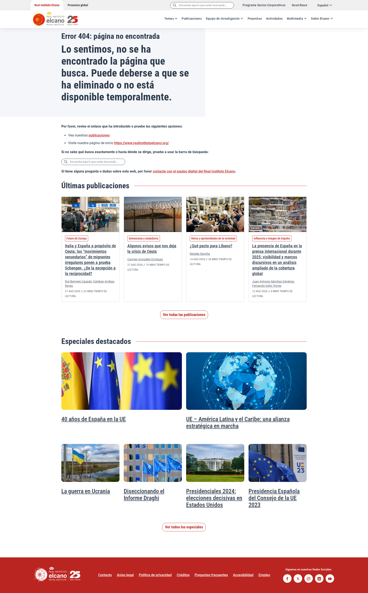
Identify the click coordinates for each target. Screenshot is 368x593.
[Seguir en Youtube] (330, 579)
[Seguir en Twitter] (298, 579)
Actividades (274, 18)
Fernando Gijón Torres (266, 285)
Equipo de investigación (223, 18)
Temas (169, 18)
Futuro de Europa (76, 238)
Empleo (264, 575)
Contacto (105, 575)
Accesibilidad (243, 575)
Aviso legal (125, 575)
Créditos (183, 575)
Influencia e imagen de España (272, 238)
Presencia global (78, 5)
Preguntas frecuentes (211, 575)
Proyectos (255, 18)
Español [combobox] (323, 5)
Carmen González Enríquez (145, 259)
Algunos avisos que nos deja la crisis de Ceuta (151, 248)
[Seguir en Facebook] (287, 579)
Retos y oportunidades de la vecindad (213, 238)
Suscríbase (299, 5)
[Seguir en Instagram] (308, 579)
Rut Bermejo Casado (78, 281)
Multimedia (295, 18)
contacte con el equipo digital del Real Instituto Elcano (194, 171)
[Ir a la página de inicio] (59, 17)
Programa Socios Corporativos (264, 5)
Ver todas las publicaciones (184, 314)
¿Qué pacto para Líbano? (211, 245)
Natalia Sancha (200, 253)
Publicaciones (192, 18)
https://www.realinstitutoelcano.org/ (141, 143)
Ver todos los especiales (184, 527)
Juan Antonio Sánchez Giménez (273, 281)
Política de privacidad (155, 575)
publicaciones (99, 135)
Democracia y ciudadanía (143, 238)
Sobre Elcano (320, 18)
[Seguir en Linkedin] (319, 579)
